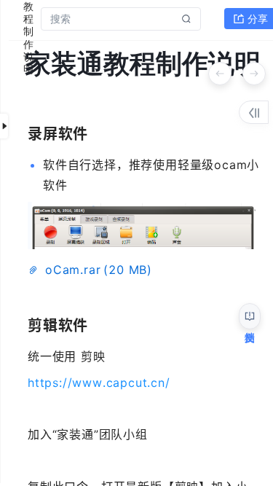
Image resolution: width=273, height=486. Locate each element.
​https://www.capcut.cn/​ (99, 382)
